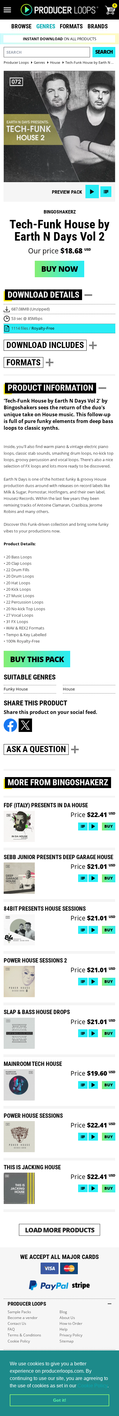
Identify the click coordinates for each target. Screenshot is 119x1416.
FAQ (11, 1329)
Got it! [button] (59, 1400)
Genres (45, 26)
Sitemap (67, 1341)
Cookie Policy (92, 1385)
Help (63, 1329)
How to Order (71, 1323)
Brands (98, 26)
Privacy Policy (71, 1335)
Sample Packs (19, 1311)
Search (104, 51)
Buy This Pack (37, 659)
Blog (63, 1311)
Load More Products (59, 1229)
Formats (71, 26)
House (69, 689)
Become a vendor (23, 1317)
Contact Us (17, 1323)
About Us (67, 1317)
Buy (108, 826)
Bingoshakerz (60, 212)
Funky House (16, 689)
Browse (21, 26)
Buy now (59, 268)
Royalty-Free (42, 328)
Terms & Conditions (24, 1335)
